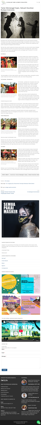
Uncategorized (5, 268)
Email (3, 352)
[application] (21, 331)
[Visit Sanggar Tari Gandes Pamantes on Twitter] (2, 380)
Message (4, 356)
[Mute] (37, 340)
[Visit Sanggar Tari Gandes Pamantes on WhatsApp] (5, 380)
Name (3, 349)
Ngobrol (3, 265)
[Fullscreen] (38, 340)
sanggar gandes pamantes (10, 187)
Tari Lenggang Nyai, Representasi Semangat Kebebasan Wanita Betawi (20, 183)
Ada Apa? (4, 258)
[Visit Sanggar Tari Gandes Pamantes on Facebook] (1, 380)
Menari (3, 263)
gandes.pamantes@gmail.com (7, 403)
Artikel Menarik (5, 260)
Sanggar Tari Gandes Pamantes (16, 2)
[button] (38, 422)
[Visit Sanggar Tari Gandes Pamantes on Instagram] (4, 380)
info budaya (7, 180)
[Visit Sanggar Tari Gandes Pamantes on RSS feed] (7, 380)
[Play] (3, 340)
